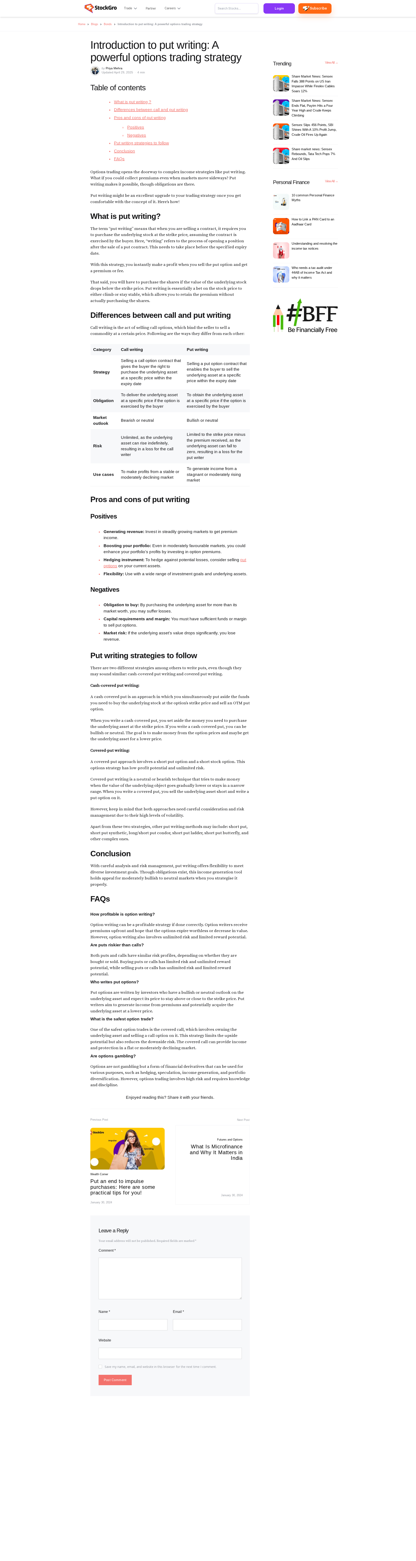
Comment (107, 1250)
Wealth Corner (99, 1174)
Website (105, 1340)
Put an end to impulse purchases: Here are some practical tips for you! (122, 1187)
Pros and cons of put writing (140, 117)
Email (178, 1312)
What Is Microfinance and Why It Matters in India (216, 1152)
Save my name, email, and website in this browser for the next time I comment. (161, 1367)
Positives (135, 127)
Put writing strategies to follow (141, 143)
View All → (331, 62)
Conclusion (124, 151)
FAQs (119, 159)
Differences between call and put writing (151, 109)
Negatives (136, 135)
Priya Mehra (114, 68)
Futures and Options (230, 1139)
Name (104, 1312)
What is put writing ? (132, 102)
